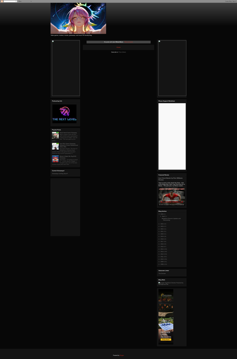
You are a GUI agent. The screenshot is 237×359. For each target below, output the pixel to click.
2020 (162, 234)
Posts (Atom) (122, 52)
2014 (162, 249)
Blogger (122, 355)
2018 (162, 239)
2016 (162, 244)
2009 (162, 261)
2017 (162, 241)
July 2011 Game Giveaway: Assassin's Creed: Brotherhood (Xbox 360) (69, 145)
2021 (162, 231)
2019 (162, 236)
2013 (162, 251)
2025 (162, 214)
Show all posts (128, 42)
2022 (162, 229)
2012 (162, 254)
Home (119, 47)
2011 (162, 256)
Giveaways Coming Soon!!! (60, 173)
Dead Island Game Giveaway (68, 132)
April (163, 216)
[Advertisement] (65, 206)
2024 (162, 224)
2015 (162, 246)
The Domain (162, 273)
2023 (162, 226)
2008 (162, 264)
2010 (162, 259)
